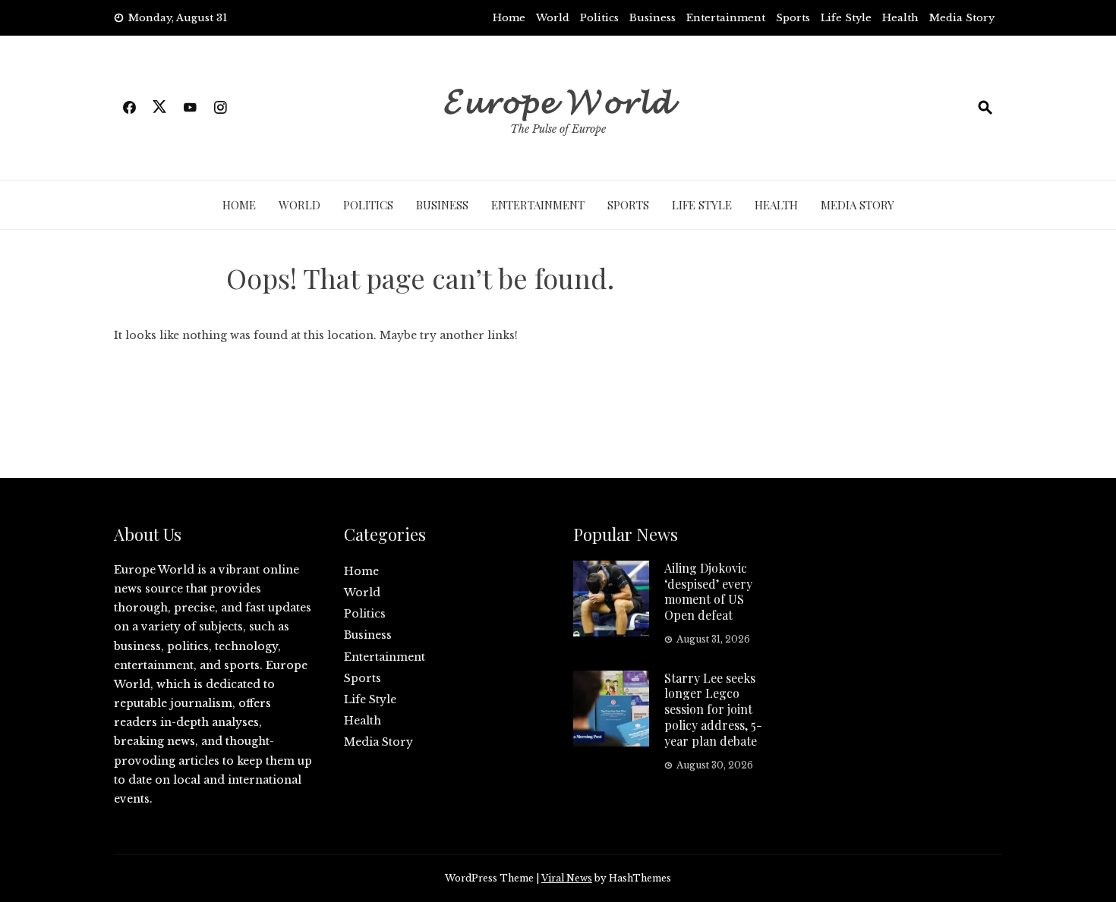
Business (652, 17)
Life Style (846, 17)
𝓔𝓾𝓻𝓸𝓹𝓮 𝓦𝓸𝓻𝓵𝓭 (558, 98)
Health (900, 17)
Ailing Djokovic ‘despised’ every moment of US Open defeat (708, 591)
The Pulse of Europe (558, 129)
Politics (599, 17)
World (552, 17)
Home (509, 17)
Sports (793, 17)
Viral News (566, 878)
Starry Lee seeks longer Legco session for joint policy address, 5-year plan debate (713, 709)
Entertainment (725, 17)
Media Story (962, 17)
